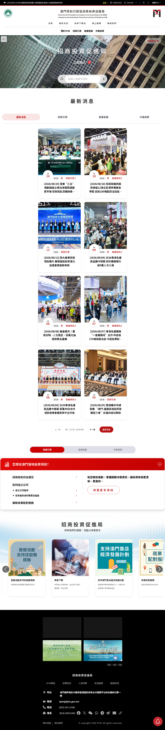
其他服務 (98, 683)
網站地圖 (47, 723)
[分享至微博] (108, 713)
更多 (104, 2)
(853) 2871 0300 (67, 707)
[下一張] (159, 569)
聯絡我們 (112, 23)
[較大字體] (143, 2)
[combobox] (83, 79)
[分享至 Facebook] (78, 713)
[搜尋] (148, 2)
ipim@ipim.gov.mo (69, 701)
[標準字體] (140, 2)
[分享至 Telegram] (102, 713)
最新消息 (63, 23)
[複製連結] (120, 713)
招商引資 (62, 117)
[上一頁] (109, 665)
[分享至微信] (90, 713)
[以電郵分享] (114, 713)
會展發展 (103, 117)
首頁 (50, 23)
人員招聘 (82, 683)
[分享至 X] (84, 713)
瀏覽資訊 (153, 40)
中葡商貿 (144, 117)
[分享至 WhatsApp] (96, 713)
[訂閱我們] (158, 721)
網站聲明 (58, 723)
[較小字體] (137, 2)
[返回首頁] (8, 13)
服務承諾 (114, 683)
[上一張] (5, 569)
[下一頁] (120, 665)
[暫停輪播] (115, 665)
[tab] (47, 450)
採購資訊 (66, 683)
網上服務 (96, 23)
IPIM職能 (50, 683)
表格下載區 (80, 23)
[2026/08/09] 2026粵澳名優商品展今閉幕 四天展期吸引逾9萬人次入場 (33, 2)
